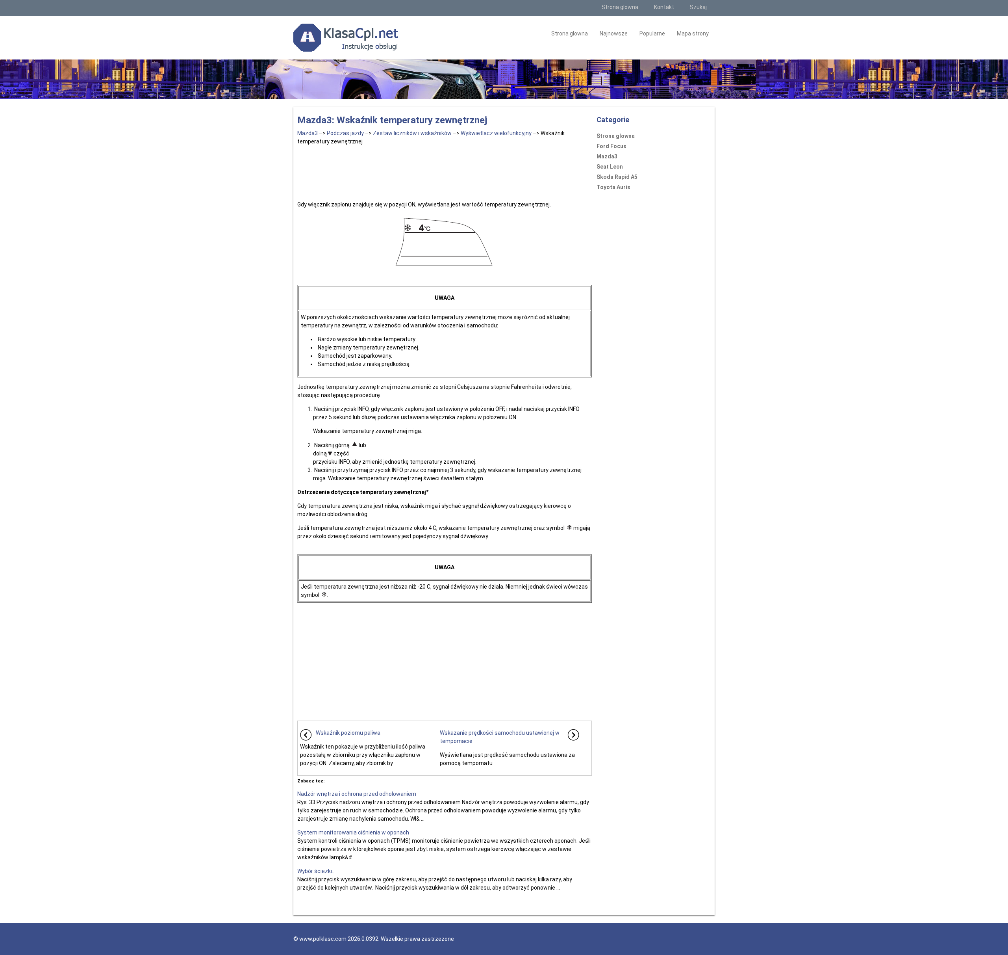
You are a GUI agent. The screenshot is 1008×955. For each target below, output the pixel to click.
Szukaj (698, 7)
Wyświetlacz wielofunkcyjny (496, 133)
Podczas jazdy (345, 133)
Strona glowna (620, 7)
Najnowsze (614, 33)
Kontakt (664, 7)
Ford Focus (611, 146)
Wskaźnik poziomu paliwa (348, 733)
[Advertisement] (444, 171)
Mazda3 (307, 133)
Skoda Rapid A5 (617, 177)
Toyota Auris (613, 187)
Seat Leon (610, 167)
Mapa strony (693, 33)
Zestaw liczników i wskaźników (412, 133)
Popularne (652, 33)
